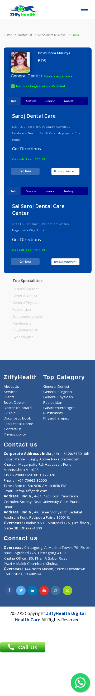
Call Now (25, 171)
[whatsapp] (67, 590)
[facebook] (9, 590)
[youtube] (44, 590)
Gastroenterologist (27, 316)
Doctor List (25, 35)
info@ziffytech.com (32, 490)
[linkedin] (32, 590)
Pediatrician (21, 309)
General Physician (26, 302)
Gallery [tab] (69, 100)
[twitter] (21, 590)
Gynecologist (22, 337)
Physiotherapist (24, 330)
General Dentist (24, 296)
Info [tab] (13, 100)
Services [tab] (31, 100)
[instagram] (55, 590)
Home (8, 35)
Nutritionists (22, 323)
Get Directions (26, 149)
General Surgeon (26, 289)
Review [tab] (50, 100)
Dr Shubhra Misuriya (51, 35)
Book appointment (65, 171)
